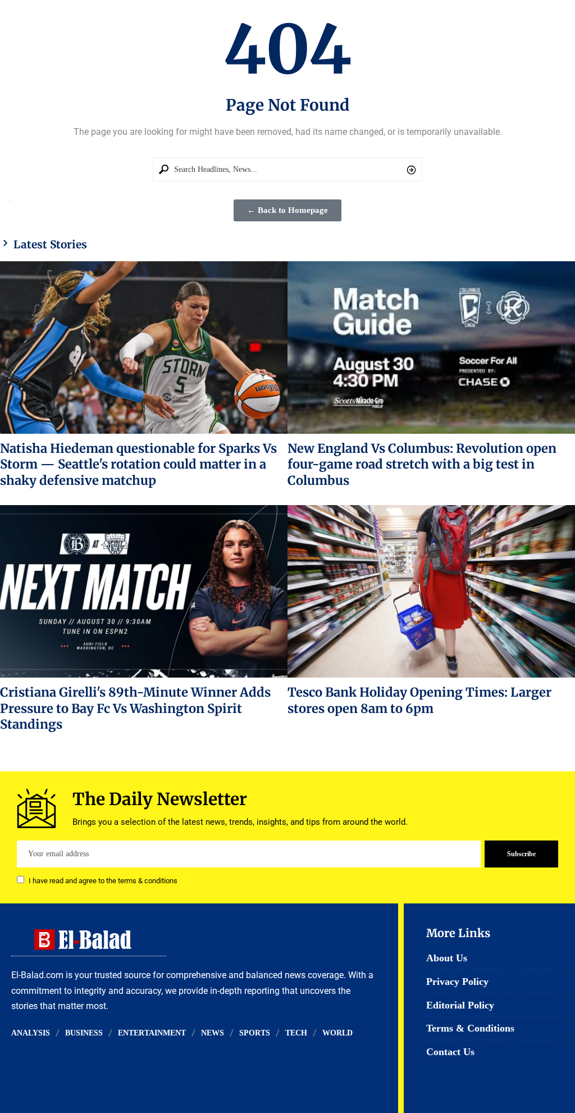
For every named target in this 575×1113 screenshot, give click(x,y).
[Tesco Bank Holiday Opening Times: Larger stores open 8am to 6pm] (431, 591)
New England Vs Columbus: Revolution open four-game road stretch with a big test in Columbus (422, 464)
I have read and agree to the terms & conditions (103, 880)
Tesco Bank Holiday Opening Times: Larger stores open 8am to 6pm (419, 700)
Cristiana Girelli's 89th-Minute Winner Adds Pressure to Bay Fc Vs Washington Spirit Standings (135, 708)
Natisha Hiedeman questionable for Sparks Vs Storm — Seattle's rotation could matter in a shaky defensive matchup (138, 464)
